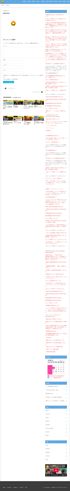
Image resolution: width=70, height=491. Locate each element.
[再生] (47, 475)
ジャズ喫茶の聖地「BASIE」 (52, 386)
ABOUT (24, 1)
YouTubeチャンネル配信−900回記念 (54, 397)
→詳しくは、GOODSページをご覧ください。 (56, 246)
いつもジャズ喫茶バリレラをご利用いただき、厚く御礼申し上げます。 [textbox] (56, 19)
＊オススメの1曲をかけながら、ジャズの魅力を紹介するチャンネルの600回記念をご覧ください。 (55, 154)
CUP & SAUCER (49, 1)
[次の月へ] (63, 360)
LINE (47, 459)
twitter (47, 445)
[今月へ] (61, 360)
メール (5, 64)
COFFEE (43, 1)
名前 (4, 59)
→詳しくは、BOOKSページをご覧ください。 (55, 94)
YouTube (47, 455)
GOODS (55, 1)
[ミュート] (63, 475)
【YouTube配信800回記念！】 (52, 73)
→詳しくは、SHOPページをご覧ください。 (55, 288)
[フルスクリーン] (65, 475)
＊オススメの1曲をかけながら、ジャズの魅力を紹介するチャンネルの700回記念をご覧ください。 (55, 146)
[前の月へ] (58, 360)
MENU (64, 1)
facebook (48, 448)
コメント (5, 46)
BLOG (68, 1)
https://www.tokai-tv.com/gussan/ (52, 116)
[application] (56, 470)
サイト (4, 70)
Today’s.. (38, 1)
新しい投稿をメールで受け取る (11, 79)
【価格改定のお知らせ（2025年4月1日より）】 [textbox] (54, 15)
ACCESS (29, 1)
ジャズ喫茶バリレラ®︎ (54, 487)
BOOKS (60, 1)
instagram (48, 452)
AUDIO (33, 1)
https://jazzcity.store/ (49, 316)
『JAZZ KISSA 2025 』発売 (52, 390)
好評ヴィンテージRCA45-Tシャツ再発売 (55, 400)
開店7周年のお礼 (49, 393)
